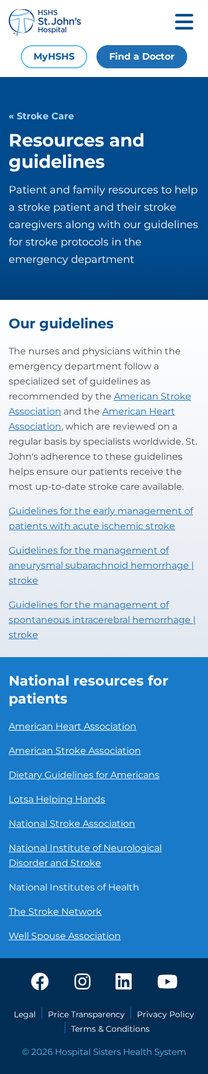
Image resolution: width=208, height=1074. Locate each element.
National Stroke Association (72, 823)
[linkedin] (124, 982)
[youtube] (167, 982)
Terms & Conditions (110, 1029)
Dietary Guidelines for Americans (84, 774)
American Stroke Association (75, 750)
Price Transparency (86, 1014)
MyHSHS (54, 56)
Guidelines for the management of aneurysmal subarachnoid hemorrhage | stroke (101, 565)
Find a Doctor (141, 56)
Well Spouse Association (65, 935)
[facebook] (40, 982)
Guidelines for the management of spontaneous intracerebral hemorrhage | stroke (102, 619)
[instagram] (83, 982)
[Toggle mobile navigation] (184, 23)
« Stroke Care (41, 116)
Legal (25, 1014)
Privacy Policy (165, 1014)
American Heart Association (72, 726)
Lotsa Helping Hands (57, 799)
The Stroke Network (55, 911)
